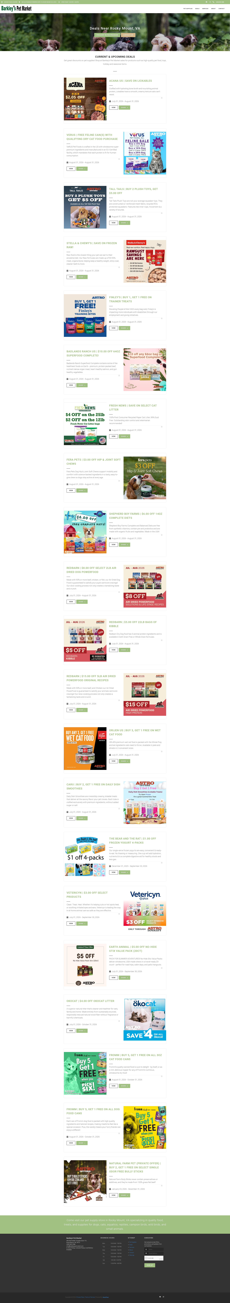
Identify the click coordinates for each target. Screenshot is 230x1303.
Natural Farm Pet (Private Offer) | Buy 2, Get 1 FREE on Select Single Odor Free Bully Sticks (135, 1167)
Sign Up (150, 1265)
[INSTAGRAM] (210, 2)
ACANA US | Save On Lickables (130, 80)
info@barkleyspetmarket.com (74, 1246)
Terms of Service (90, 1297)
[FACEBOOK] (206, 2)
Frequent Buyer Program (107, 35)
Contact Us (128, 35)
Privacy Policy (80, 1297)
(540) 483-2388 (70, 1244)
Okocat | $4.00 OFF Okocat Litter (90, 1001)
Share (123, 107)
